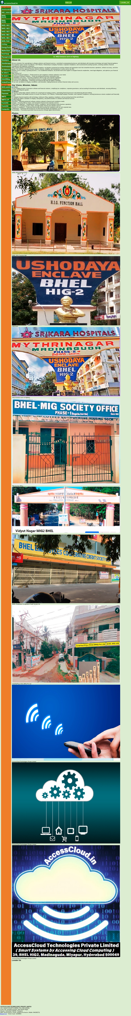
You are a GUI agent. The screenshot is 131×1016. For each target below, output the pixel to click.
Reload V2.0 (3, 1014)
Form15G (5, 103)
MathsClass (6, 50)
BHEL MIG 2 (6, 38)
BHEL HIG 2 (6, 28)
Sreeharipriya (6, 66)
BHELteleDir (6, 87)
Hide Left (68, 2)
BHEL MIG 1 (6, 35)
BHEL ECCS (4, 16)
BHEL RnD (6, 41)
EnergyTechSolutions (6, 47)
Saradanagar (6, 63)
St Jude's (5, 76)
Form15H (5, 106)
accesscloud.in (11, 3)
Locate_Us (125, 2)
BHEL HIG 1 (6, 25)
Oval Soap (5, 54)
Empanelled (6, 90)
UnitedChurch (6, 82)
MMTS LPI (5, 100)
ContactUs (5, 109)
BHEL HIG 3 (6, 31)
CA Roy (4, 44)
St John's (5, 73)
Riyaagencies (6, 57)
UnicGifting (6, 79)
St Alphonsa (6, 69)
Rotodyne (5, 60)
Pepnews (5, 93)
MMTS (4, 96)
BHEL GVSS (4, 21)
